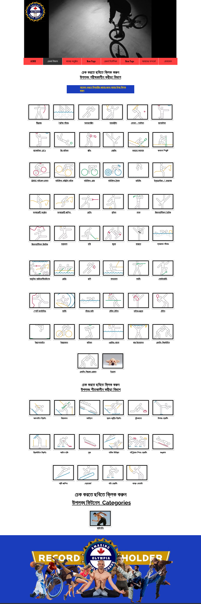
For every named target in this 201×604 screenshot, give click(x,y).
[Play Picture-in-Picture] (167, 54)
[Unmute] (34, 54)
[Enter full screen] (172, 54)
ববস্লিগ (89, 418)
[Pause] (28, 54)
